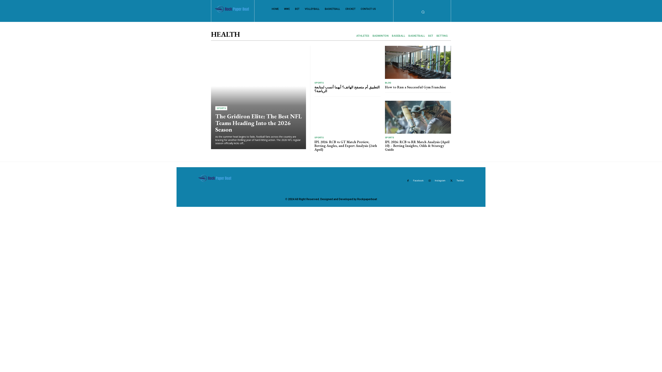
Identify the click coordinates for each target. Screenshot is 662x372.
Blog (388, 83)
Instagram (440, 180)
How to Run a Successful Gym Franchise (415, 87)
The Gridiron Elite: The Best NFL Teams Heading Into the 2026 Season (258, 122)
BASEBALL (398, 35)
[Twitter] (451, 181)
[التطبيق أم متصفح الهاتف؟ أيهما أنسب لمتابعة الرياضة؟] (347, 62)
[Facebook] (408, 181)
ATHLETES (362, 35)
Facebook (418, 180)
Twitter (460, 180)
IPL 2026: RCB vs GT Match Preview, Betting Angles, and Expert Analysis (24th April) (345, 146)
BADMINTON (381, 35)
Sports (221, 108)
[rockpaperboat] (232, 12)
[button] (423, 12)
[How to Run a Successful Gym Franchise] (418, 62)
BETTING (442, 35)
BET (430, 35)
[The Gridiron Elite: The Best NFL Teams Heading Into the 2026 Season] (258, 97)
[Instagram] (430, 181)
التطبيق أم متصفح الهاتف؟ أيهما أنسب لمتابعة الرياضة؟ (347, 89)
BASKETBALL (416, 35)
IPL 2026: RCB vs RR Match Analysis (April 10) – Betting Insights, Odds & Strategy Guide (417, 146)
